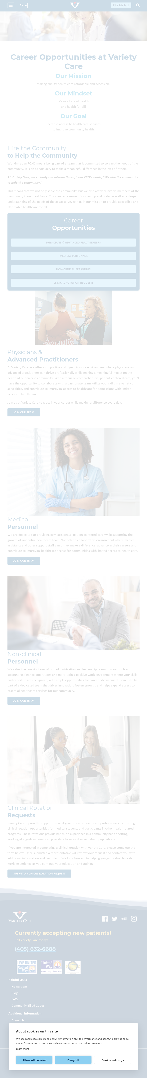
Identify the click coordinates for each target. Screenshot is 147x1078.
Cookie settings (112, 1060)
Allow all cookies (34, 1060)
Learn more (22, 1048)
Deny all (73, 1060)
